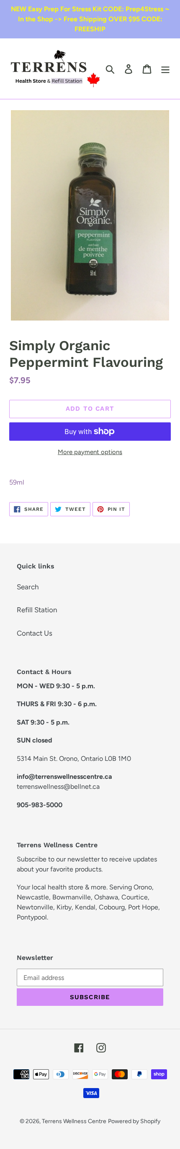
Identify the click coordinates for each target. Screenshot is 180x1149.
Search (28, 587)
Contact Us (34, 633)
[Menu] (165, 68)
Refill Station (37, 610)
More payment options (90, 452)
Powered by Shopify (134, 1121)
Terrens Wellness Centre (74, 1121)
